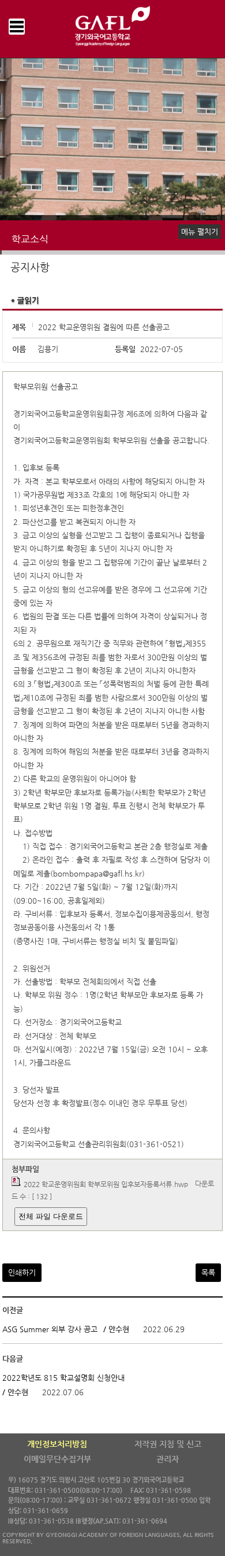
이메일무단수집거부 (57, 1458)
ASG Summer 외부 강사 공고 (49, 1329)
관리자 (167, 1458)
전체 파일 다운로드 (50, 1216)
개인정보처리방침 (57, 1443)
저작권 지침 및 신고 (167, 1443)
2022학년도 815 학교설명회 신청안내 (63, 1377)
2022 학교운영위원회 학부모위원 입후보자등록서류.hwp (106, 1184)
